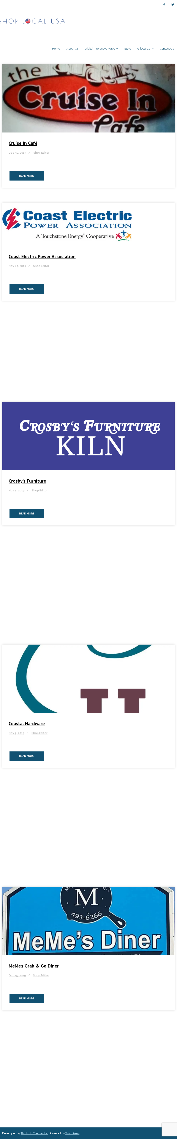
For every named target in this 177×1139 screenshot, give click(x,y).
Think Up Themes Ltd (34, 1133)
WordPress (72, 1133)
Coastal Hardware (27, 723)
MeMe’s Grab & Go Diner (34, 966)
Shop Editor (41, 152)
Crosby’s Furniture (27, 481)
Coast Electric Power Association (42, 256)
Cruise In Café (23, 143)
